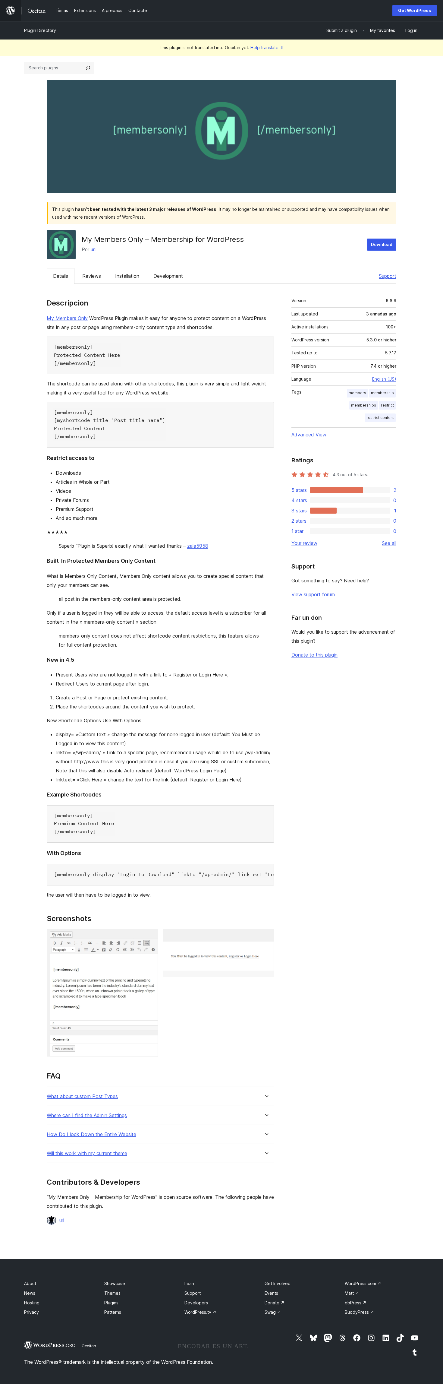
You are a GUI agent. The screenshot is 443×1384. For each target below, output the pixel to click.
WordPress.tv (200, 1312)
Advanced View (308, 435)
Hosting (31, 1302)
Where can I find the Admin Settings (87, 1115)
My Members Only (67, 318)
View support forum (313, 594)
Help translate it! (266, 47)
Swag (273, 1312)
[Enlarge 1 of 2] (150, 937)
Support (387, 276)
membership (382, 393)
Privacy (31, 1312)
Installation (127, 276)
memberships (363, 405)
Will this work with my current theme (87, 1153)
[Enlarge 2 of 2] (266, 937)
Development (168, 276)
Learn (190, 1283)
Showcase (114, 1283)
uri (93, 249)
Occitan (89, 1345)
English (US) (384, 379)
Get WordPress (414, 10)
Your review (304, 543)
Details (60, 276)
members (357, 393)
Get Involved (278, 1283)
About (30, 1283)
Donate (274, 1302)
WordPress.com (363, 1283)
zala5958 (197, 546)
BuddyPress (359, 1312)
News (29, 1293)
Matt (352, 1293)
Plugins (111, 1302)
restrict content (380, 417)
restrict (387, 405)
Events (271, 1293)
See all (389, 543)
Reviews (91, 276)
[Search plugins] (88, 68)
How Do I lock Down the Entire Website (91, 1134)
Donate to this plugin (314, 655)
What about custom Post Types (82, 1096)
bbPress (355, 1302)
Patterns (112, 1312)
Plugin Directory (40, 30)
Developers (196, 1302)
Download (381, 244)
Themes (112, 1293)
